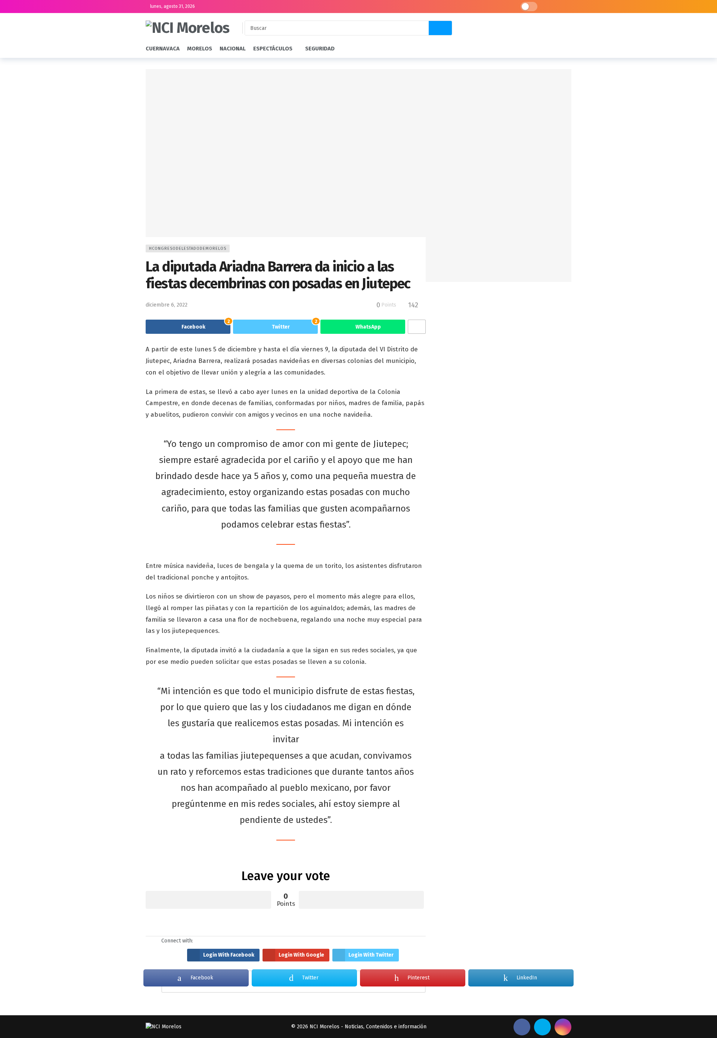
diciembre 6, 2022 (166, 305)
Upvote (208, 900)
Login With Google (301, 955)
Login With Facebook (228, 955)
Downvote (361, 900)
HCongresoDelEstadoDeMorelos (187, 248)
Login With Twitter (371, 955)
